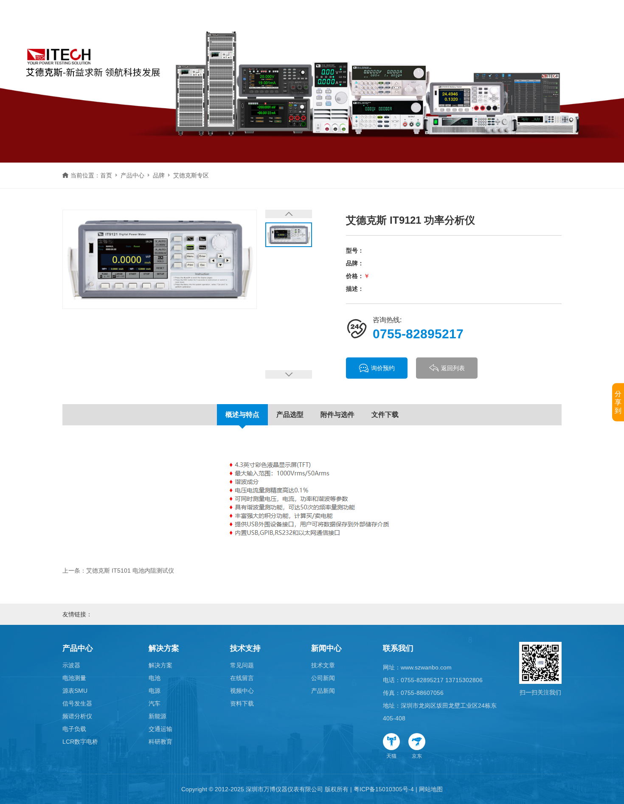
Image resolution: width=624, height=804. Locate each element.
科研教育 (160, 741)
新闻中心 (377, 21)
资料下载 (242, 703)
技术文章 (323, 665)
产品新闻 (323, 690)
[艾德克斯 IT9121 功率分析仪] (159, 259)
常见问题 (242, 665)
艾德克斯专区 (191, 175)
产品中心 (227, 21)
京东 (417, 756)
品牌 (159, 175)
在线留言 (242, 678)
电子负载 (74, 728)
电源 (154, 690)
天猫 (391, 756)
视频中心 (242, 690)
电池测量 (74, 678)
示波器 (71, 665)
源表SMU (74, 690)
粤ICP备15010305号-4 (384, 789)
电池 (154, 678)
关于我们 (427, 21)
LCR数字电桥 (80, 741)
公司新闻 (323, 678)
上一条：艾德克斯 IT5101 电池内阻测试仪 (118, 570)
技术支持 (327, 21)
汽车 (154, 703)
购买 (469, 21)
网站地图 (431, 789)
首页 (184, 21)
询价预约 (383, 368)
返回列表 (453, 368)
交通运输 (160, 728)
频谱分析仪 (77, 716)
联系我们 (398, 648)
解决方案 (277, 21)
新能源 (157, 716)
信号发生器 (77, 703)
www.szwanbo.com (426, 667)
